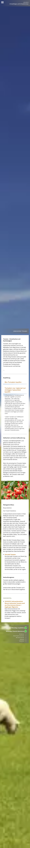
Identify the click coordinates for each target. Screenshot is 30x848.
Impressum (22, 639)
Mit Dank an (21, 634)
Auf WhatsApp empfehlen (17, 628)
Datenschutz (21, 641)
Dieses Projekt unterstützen (18, 635)
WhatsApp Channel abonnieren (15, 631)
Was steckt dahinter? (20, 637)
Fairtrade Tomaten (10, 554)
